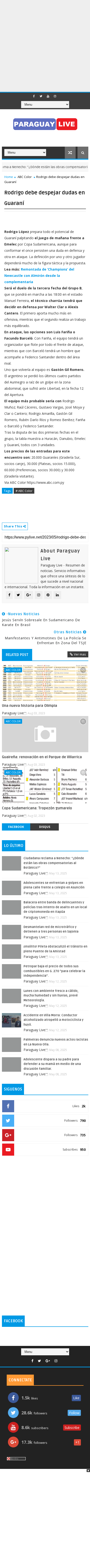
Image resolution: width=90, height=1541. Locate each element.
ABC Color (25, 177)
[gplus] (47, 1361)
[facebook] (34, 96)
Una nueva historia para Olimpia (29, 705)
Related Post (17, 655)
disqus (44, 827)
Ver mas (80, 654)
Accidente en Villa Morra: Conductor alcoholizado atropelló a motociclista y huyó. (54, 1020)
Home (8, 177)
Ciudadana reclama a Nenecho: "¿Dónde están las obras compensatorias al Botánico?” (54, 863)
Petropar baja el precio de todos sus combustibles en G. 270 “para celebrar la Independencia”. (54, 971)
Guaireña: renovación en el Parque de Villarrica (42, 757)
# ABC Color (24, 491)
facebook (16, 827)
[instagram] (55, 96)
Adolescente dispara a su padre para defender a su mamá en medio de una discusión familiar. (52, 1064)
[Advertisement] (45, 45)
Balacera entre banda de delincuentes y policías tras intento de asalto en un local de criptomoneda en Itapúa (55, 907)
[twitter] (41, 96)
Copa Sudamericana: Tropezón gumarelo (37, 808)
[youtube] (48, 96)
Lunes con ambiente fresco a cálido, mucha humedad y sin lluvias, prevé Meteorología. (51, 995)
